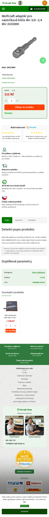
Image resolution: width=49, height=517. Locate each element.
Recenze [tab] (18, 220)
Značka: (8, 78)
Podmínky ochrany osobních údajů (24, 392)
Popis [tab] (7, 220)
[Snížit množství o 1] (6, 101)
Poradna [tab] (32, 220)
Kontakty (24, 379)
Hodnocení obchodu (24, 376)
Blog (24, 385)
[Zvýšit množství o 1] (17, 101)
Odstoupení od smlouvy (24, 398)
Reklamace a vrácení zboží (24, 395)
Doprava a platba (24, 382)
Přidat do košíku (24, 107)
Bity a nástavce (38, 272)
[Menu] (3, 9)
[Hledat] (44, 2)
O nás (24, 372)
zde (24, 502)
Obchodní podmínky (24, 389)
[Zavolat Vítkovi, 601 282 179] (20, 3)
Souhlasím (24, 511)
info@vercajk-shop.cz (15, 443)
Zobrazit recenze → (24, 472)
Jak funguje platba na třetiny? (24, 401)
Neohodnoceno (7, 74)
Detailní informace (8, 83)
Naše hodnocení (23, 127)
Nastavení (24, 506)
